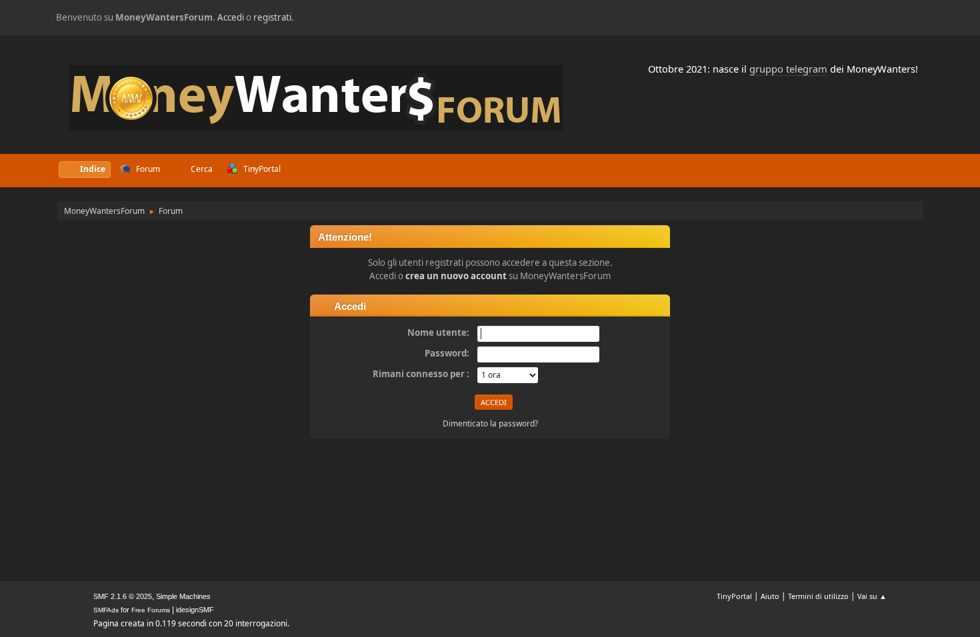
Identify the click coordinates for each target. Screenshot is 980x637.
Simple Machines (183, 596)
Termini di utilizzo (818, 596)
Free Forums (150, 610)
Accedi (230, 17)
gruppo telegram (788, 68)
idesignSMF (195, 610)
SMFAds (106, 610)
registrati (272, 17)
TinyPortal (734, 596)
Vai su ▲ (872, 596)
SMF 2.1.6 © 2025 (122, 596)
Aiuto (770, 596)
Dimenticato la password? (490, 423)
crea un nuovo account (456, 276)
